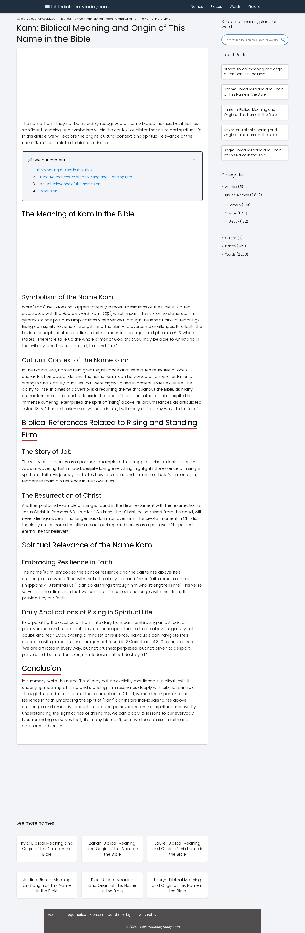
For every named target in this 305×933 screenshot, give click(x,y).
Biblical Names (237, 195)
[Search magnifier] (283, 40)
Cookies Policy (119, 914)
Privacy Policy (145, 914)
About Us (55, 914)
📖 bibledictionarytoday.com (76, 7)
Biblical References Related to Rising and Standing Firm (85, 177)
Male (232, 213)
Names (197, 6)
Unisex (234, 221)
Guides (254, 6)
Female (235, 205)
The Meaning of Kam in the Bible (64, 169)
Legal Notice (76, 914)
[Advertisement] (112, 79)
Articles (231, 186)
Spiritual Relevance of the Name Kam (70, 184)
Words (235, 6)
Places (216, 6)
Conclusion (47, 191)
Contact (96, 914)
